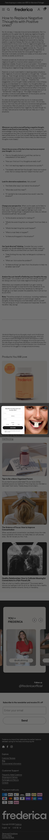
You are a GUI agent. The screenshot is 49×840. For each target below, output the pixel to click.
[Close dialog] (45, 408)
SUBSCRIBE (13, 427)
